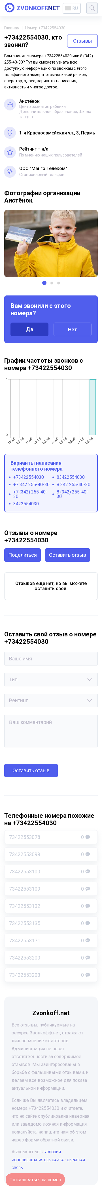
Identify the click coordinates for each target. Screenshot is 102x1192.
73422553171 (46, 940)
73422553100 (46, 872)
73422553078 (46, 837)
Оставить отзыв (67, 555)
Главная (11, 28)
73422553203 (46, 975)
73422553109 (46, 889)
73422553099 (46, 854)
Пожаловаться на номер (35, 1179)
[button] (44, 283)
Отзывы (82, 41)
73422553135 (46, 923)
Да (29, 329)
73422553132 (46, 906)
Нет (72, 329)
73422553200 (46, 958)
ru (75, 8)
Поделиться (22, 555)
